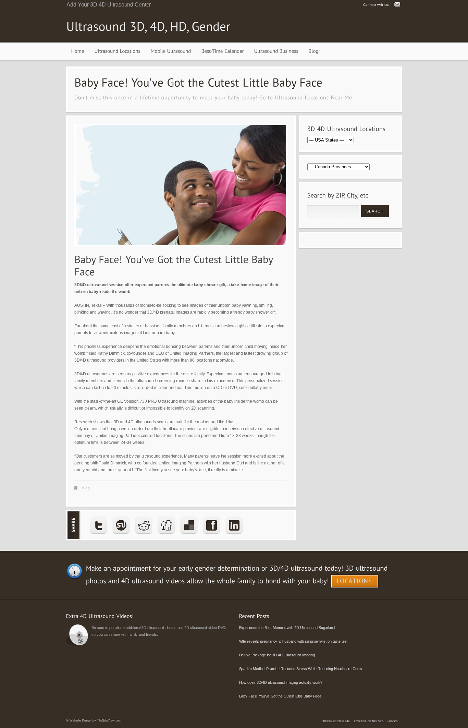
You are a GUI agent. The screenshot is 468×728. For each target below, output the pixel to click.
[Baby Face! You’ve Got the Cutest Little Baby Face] (180, 185)
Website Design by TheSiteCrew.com (96, 720)
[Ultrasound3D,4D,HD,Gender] (148, 26)
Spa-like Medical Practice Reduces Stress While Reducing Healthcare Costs (300, 669)
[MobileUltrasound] (171, 51)
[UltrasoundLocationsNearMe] (313, 97)
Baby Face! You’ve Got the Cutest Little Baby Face (280, 696)
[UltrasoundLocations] (117, 51)
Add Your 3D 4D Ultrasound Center (108, 5)
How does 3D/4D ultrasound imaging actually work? (280, 682)
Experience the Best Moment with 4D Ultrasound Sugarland (287, 628)
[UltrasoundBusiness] (276, 51)
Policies (392, 721)
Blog (86, 488)
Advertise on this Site (368, 721)
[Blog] (314, 51)
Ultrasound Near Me (335, 721)
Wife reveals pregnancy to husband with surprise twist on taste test (293, 641)
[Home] (77, 51)
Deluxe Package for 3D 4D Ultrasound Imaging (277, 655)
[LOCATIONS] (354, 581)
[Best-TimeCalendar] (222, 51)
